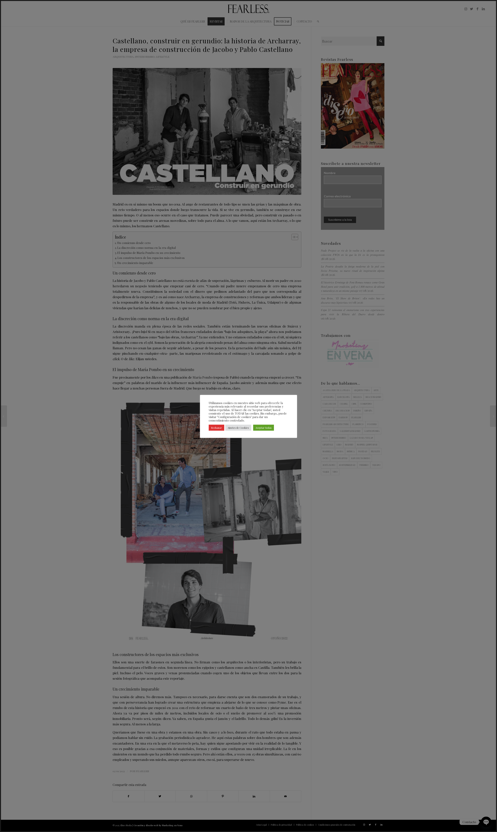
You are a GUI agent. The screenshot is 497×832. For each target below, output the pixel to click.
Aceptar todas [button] (263, 427)
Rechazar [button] (216, 427)
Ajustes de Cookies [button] (238, 427)
